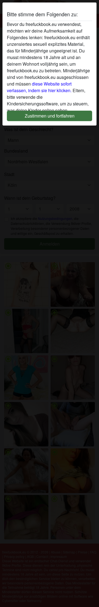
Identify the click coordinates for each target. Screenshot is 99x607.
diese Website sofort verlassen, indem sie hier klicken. (39, 87)
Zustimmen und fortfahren (50, 116)
